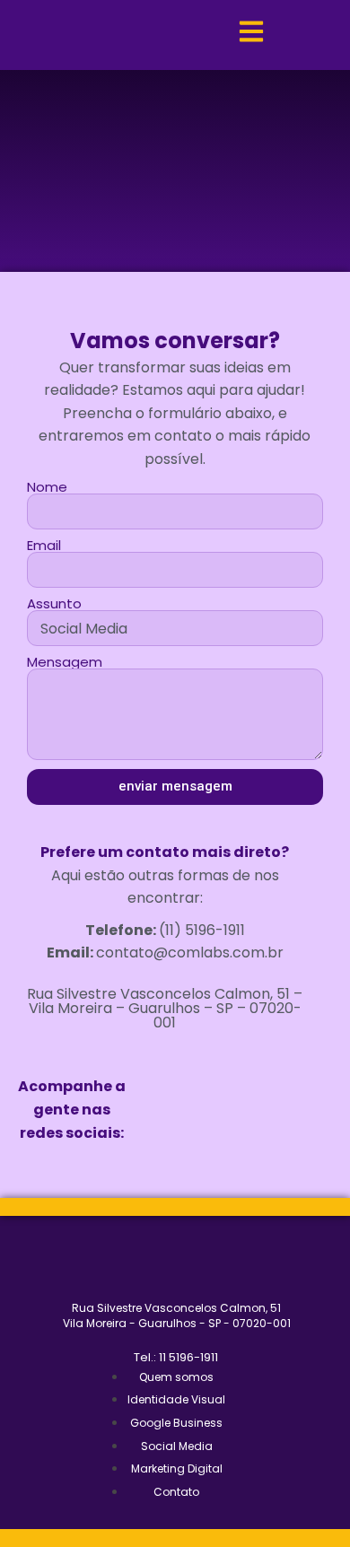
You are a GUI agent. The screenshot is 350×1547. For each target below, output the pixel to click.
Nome (47, 487)
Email (44, 545)
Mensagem (64, 662)
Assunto (54, 603)
